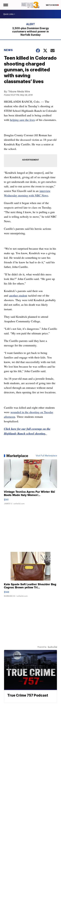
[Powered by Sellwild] (52, 647)
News (8, 50)
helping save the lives (22, 120)
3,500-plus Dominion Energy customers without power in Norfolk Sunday (30, 31)
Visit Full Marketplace (46, 456)
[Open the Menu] (5, 5)
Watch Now (51, 5)
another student (18, 295)
